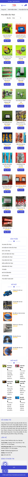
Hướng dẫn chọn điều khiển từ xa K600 (22, 382)
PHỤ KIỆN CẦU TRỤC (7, 260)
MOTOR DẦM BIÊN (6, 272)
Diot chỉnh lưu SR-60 (21, 186)
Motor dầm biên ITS (7, 208)
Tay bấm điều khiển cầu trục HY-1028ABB (7, 79)
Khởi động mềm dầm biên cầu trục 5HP (7, 187)
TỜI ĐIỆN (4, 269)
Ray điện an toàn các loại (19, 313)
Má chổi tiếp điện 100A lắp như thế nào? (22, 398)
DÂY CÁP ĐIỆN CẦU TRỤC (8, 254)
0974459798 (16, 1)
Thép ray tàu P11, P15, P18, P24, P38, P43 (21, 123)
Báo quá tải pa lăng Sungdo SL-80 (7, 57)
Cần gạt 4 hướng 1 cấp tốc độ (20, 79)
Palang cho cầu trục (17, 290)
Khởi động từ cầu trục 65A (21, 165)
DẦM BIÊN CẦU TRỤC (7, 266)
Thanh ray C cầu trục (18, 324)
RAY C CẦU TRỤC (6, 250)
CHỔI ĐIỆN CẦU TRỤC (7, 257)
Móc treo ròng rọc (21, 144)
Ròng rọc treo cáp (21, 208)
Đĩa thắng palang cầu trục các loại (10, 366)
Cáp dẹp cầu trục (17, 336)
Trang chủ (3, 9)
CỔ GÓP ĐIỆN (5, 275)
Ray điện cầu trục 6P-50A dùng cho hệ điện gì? (10, 398)
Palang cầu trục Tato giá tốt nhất (10, 382)
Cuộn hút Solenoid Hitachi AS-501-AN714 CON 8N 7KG (7, 36)
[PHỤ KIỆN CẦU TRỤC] (14, 5)
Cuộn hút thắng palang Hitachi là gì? (22, 366)
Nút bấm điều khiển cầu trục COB (7, 165)
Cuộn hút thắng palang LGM (7, 101)
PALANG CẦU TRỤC (7, 244)
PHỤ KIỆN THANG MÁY (7, 278)
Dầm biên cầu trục (7, 228)
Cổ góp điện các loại (17, 301)
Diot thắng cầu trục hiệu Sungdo (7, 123)
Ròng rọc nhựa (7, 144)
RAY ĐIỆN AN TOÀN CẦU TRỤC (9, 247)
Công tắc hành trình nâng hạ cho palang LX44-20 (21, 36)
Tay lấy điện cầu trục (18, 347)
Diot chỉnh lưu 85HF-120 (21, 101)
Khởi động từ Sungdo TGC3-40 (21, 57)
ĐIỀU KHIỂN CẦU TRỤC (7, 263)
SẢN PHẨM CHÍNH (12, 9)
